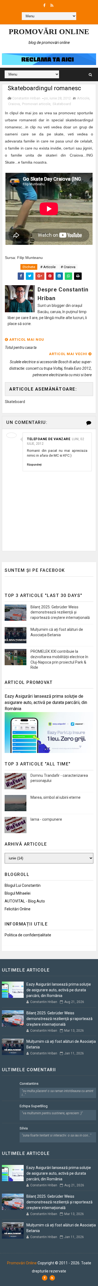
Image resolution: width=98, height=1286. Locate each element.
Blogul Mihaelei (17, 893)
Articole (83, 98)
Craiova (14, 104)
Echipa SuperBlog (34, 1106)
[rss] (52, 5)
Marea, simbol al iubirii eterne (55, 797)
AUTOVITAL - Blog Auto (25, 901)
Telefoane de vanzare (48, 439)
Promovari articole (36, 104)
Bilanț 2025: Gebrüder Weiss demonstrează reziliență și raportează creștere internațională (60, 612)
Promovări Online (49, 31)
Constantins (29, 1084)
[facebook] (44, 5)
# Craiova (68, 267)
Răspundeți (34, 464)
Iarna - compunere (46, 819)
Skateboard (62, 104)
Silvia (24, 1128)
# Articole (48, 267)
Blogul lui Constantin (23, 885)
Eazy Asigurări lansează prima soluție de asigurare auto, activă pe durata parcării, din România (46, 702)
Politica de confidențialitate (28, 935)
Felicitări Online (17, 909)
